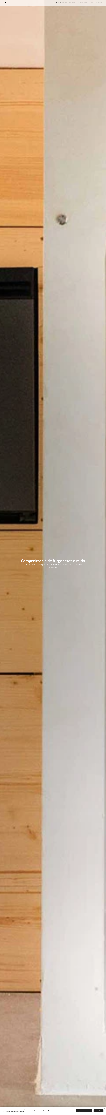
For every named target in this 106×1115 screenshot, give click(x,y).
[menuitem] (58, 3)
